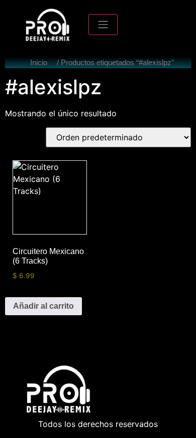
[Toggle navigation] (103, 24)
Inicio (38, 63)
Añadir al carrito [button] (43, 306)
